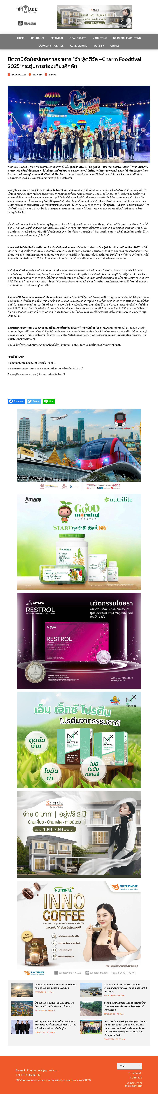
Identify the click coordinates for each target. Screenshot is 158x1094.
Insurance (38, 38)
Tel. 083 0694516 (28, 1074)
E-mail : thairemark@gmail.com (37, 1070)
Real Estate (78, 38)
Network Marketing (127, 38)
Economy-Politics (51, 46)
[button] (94, 17)
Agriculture (78, 46)
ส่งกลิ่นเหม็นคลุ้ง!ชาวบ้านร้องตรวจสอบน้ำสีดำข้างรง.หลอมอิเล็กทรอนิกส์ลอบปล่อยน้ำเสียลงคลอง (125, 1006)
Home (20, 38)
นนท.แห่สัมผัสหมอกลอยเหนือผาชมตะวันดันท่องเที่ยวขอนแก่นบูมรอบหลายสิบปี (55, 986)
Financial (57, 38)
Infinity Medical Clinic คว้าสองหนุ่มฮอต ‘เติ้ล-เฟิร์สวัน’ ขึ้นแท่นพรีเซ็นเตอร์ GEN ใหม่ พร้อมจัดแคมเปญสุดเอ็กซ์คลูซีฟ (55, 1024)
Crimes (114, 46)
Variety (98, 46)
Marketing (99, 38)
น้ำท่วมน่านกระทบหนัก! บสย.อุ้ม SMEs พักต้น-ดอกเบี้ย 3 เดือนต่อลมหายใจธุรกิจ (54, 1004)
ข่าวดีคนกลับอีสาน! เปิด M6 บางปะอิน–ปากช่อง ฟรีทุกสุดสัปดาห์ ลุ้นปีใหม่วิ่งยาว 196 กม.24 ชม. (125, 988)
